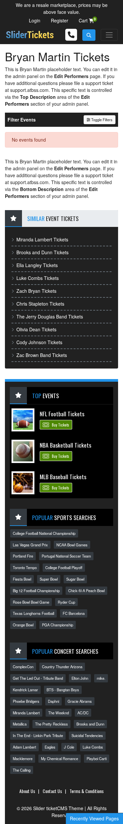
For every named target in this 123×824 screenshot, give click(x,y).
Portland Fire (23, 556)
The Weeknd (58, 712)
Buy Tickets (60, 424)
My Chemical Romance (59, 758)
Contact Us (52, 790)
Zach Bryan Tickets (36, 291)
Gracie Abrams (80, 701)
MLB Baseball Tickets (63, 476)
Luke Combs (93, 747)
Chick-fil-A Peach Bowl (86, 590)
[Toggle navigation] (109, 35)
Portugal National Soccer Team (66, 556)
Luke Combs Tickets (37, 278)
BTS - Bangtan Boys (63, 689)
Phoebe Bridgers (26, 701)
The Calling (22, 770)
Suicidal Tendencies (87, 735)
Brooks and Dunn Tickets (42, 252)
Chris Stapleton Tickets (40, 303)
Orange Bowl (23, 624)
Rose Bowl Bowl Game (31, 602)
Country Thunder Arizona (62, 666)
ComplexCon (23, 666)
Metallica (20, 724)
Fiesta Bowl (22, 579)
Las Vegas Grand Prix (30, 544)
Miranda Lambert (26, 712)
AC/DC (83, 712)
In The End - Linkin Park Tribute (38, 735)
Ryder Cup (66, 602)
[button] (88, 35)
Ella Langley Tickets (37, 265)
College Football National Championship (44, 533)
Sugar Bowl (75, 579)
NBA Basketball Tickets (65, 445)
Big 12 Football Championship (36, 590)
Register (59, 20)
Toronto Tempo (25, 567)
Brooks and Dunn (90, 724)
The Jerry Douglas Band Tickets (49, 316)
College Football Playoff (63, 567)
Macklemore (22, 758)
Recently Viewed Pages (94, 818)
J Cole (69, 747)
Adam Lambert (24, 747)
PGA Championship (57, 624)
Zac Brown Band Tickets (41, 355)
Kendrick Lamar (25, 689)
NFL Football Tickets (62, 413)
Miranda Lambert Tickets (42, 239)
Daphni (53, 701)
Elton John (80, 678)
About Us (27, 790)
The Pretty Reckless (51, 724)
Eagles (50, 747)
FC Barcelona (74, 613)
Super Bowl (49, 579)
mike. (101, 678)
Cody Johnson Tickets (39, 342)
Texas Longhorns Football (33, 613)
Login (34, 20)
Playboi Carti (97, 758)
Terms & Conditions (87, 790)
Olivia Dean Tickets (36, 329)
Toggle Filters (101, 119)
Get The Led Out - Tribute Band (38, 678)
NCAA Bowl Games (72, 544)
